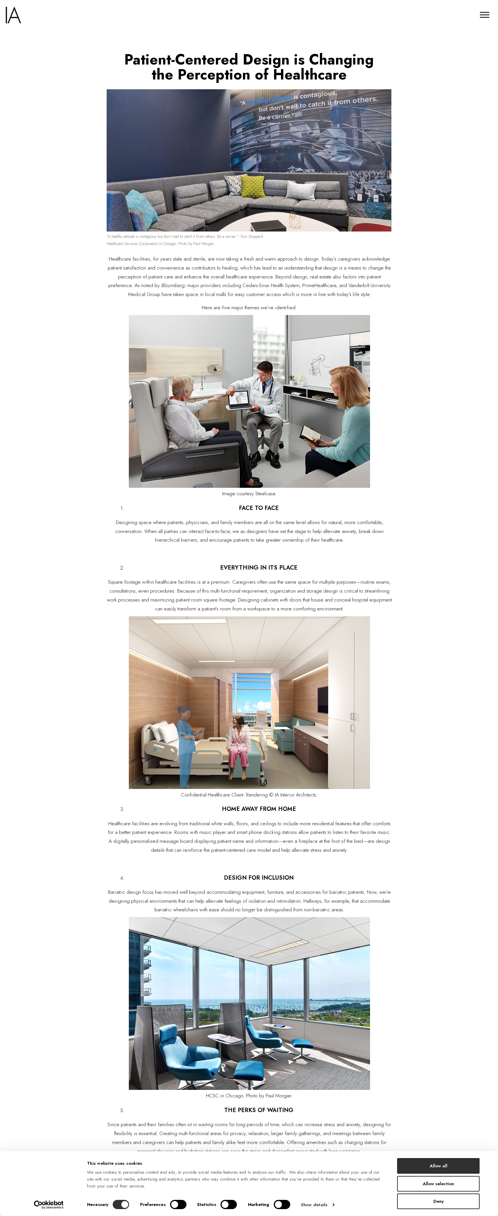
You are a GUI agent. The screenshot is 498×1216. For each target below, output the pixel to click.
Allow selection (438, 1184)
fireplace (308, 841)
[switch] (178, 1204)
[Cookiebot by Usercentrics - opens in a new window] (49, 1204)
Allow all (438, 1166)
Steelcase (265, 493)
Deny (438, 1201)
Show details (314, 1205)
